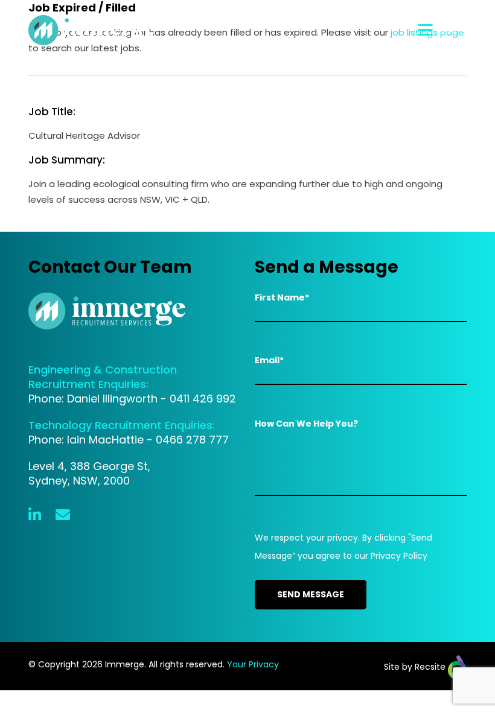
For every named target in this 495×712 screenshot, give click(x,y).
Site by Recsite (416, 667)
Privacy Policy (399, 556)
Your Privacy (253, 664)
